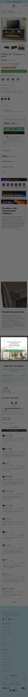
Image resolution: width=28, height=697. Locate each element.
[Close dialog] (26, 338)
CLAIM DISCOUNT (14, 350)
